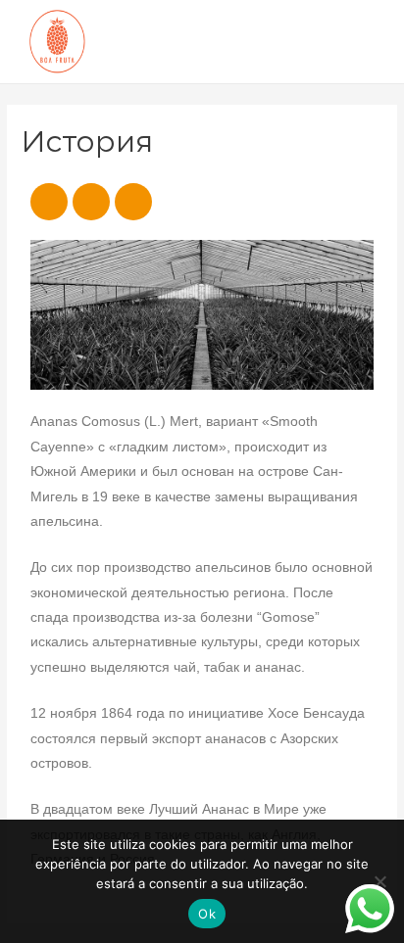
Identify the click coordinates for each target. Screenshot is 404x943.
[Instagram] (91, 201)
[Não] (379, 881)
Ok (207, 913)
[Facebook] (49, 201)
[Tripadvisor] (133, 201)
